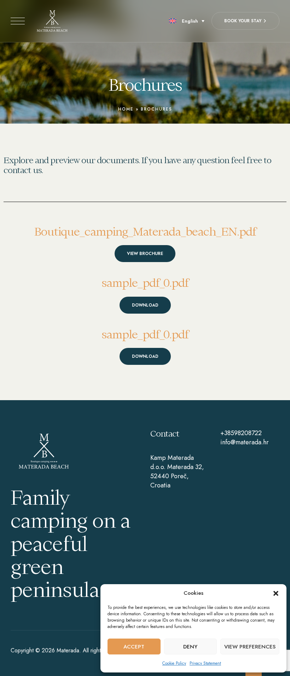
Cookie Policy (174, 663)
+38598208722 (241, 433)
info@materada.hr (244, 442)
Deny (190, 647)
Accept (133, 647)
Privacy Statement (205, 663)
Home (126, 109)
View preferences (250, 647)
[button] (275, 593)
